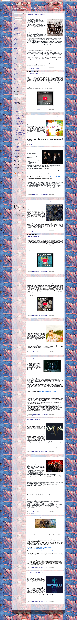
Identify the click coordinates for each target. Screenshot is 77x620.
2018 (16, 161)
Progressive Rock (33, 111)
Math (15, 62)
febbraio (17, 150)
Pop (36, 353)
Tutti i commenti (18, 19)
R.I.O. (15, 77)
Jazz (31, 144)
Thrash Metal (16, 84)
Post (16, 17)
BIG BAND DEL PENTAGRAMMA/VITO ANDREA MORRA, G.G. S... (20, 112)
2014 (16, 167)
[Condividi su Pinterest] (53, 67)
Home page (45, 605)
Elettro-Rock (16, 43)
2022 (16, 156)
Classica (15, 34)
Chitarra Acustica (17, 33)
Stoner (15, 83)
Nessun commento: (44, 109)
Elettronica (16, 44)
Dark (15, 38)
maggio (17, 146)
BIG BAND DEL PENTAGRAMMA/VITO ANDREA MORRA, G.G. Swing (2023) (43, 116)
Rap (15, 78)
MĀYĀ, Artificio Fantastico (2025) (34, 236)
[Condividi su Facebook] (52, 67)
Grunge (37, 68)
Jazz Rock (16, 59)
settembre (18, 140)
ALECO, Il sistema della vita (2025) (34, 321)
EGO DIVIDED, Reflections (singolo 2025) (36, 517)
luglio (17, 143)
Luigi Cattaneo (19, 173)
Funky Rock (16, 48)
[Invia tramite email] (49, 67)
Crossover (16, 37)
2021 (16, 157)
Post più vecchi (59, 605)
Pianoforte (16, 67)
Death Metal (33, 568)
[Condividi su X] (51, 67)
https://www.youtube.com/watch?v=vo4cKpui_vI (47, 391)
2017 (16, 163)
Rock (15, 79)
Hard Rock (16, 53)
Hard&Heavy (33, 415)
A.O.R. (15, 23)
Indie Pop (15, 57)
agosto (17, 142)
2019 (16, 160)
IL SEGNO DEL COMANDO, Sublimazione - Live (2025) (39, 201)
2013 (16, 168)
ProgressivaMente (20, 5)
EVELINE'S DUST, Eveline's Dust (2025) (35, 73)
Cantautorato (33, 353)
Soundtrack (16, 82)
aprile (17, 147)
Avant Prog (16, 28)
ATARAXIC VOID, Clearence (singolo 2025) (36, 14)
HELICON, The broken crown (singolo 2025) (36, 148)
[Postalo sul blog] (50, 67)
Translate (21, 97)
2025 (16, 102)
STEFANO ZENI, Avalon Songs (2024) (35, 572)
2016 (16, 164)
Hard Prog (16, 52)
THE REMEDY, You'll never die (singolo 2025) (36, 358)
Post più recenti (30, 605)
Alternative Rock (33, 68)
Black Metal (16, 29)
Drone (15, 42)
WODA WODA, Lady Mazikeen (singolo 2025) (36, 457)
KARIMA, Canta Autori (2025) (33, 277)
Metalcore (15, 63)
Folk (15, 47)
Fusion (15, 49)
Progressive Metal (38, 568)
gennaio (17, 151)
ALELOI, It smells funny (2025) (33, 419)
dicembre (17, 103)
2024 (16, 153)
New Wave (16, 64)
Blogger (45, 612)
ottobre (17, 139)
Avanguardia (16, 27)
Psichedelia (16, 74)
